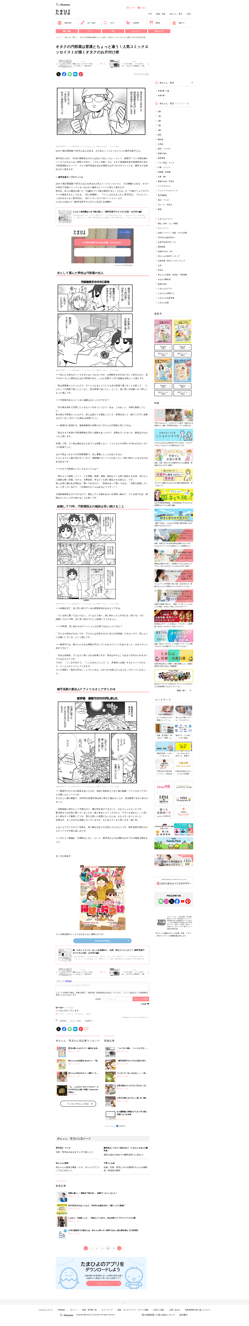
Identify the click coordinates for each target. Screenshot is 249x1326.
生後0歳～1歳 (163, 90)
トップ (58, 37)
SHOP (132, 7)
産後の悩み (162, 153)
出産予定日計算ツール (167, 242)
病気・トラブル (164, 148)
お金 (159, 265)
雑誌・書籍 (67, 31)
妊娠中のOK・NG (165, 251)
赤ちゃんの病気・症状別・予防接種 (172, 274)
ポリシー (73, 1310)
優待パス (181, 23)
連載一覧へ (181, 690)
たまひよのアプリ (165, 288)
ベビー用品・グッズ (166, 162)
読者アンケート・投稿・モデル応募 (172, 232)
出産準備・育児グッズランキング (171, 260)
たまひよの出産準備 (166, 298)
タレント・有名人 (76, 1021)
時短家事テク (89, 1021)
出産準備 (136, 23)
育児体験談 (162, 195)
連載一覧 (102, 64)
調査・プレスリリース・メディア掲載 (132, 1310)
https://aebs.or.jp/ (172, 928)
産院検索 (161, 246)
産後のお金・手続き (166, 181)
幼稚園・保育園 (164, 172)
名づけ (112, 23)
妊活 (189, 14)
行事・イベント (164, 167)
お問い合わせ (174, 1310)
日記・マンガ (163, 200)
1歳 (88, 190)
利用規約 (61, 1310)
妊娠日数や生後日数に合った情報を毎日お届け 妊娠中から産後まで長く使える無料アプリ (104, 1276)
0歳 (159, 111)
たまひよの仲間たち (166, 293)
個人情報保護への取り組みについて (158, 1314)
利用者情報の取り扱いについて (197, 1310)
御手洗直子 (63, 1021)
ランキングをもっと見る (78, 1103)
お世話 (160, 144)
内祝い (143, 7)
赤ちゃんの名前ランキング (169, 256)
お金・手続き (91, 23)
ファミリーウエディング (168, 190)
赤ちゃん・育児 (176, 14)
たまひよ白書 (163, 302)
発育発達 (161, 158)
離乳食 (158, 23)
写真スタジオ (159, 31)
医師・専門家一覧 (89, 1310)
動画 (159, 209)
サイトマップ (107, 1310)
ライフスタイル (164, 186)
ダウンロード (104, 1283)
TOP (150, 14)
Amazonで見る (102, 940)
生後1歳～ (162, 95)
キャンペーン (136, 31)
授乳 (159, 134)
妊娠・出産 (160, 14)
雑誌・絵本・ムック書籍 (168, 223)
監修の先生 (162, 284)
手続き (160, 270)
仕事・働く (162, 176)
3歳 (159, 125)
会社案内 (183, 1314)
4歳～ (160, 130)
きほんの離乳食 (164, 279)
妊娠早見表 (67, 23)
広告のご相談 (158, 1310)
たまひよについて (165, 219)
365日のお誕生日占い (166, 237)
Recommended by (110, 1126)
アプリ (90, 31)
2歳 (159, 120)
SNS (113, 31)
